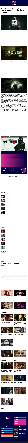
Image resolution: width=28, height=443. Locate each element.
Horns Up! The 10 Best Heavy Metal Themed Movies (13, 237)
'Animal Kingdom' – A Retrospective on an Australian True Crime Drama (7, 311)
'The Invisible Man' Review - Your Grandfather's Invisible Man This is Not (7, 383)
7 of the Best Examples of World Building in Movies (13, 233)
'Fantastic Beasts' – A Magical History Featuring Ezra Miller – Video (6, 371)
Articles (2, 257)
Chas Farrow (3, 14)
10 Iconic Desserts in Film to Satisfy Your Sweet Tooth (14, 229)
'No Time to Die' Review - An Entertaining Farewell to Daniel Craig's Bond (19, 383)
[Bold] (4, 279)
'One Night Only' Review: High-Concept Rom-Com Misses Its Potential (22, 433)
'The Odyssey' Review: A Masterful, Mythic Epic (22, 436)
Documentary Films (16, 176)
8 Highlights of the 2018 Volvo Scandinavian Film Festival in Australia (19, 335)
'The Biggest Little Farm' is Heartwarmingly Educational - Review (19, 359)
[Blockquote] (7, 279)
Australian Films (11, 176)
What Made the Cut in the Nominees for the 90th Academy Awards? (20, 323)
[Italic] (5, 279)
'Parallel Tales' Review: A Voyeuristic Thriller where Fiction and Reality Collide (23, 429)
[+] (8, 279)
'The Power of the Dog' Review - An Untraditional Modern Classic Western (7, 359)
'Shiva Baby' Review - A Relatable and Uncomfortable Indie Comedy (7, 407)
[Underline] (6, 279)
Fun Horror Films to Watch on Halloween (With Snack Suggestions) (6, 298)
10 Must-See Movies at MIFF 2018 (6, 322)
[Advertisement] (14, 118)
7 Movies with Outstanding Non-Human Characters (13, 241)
